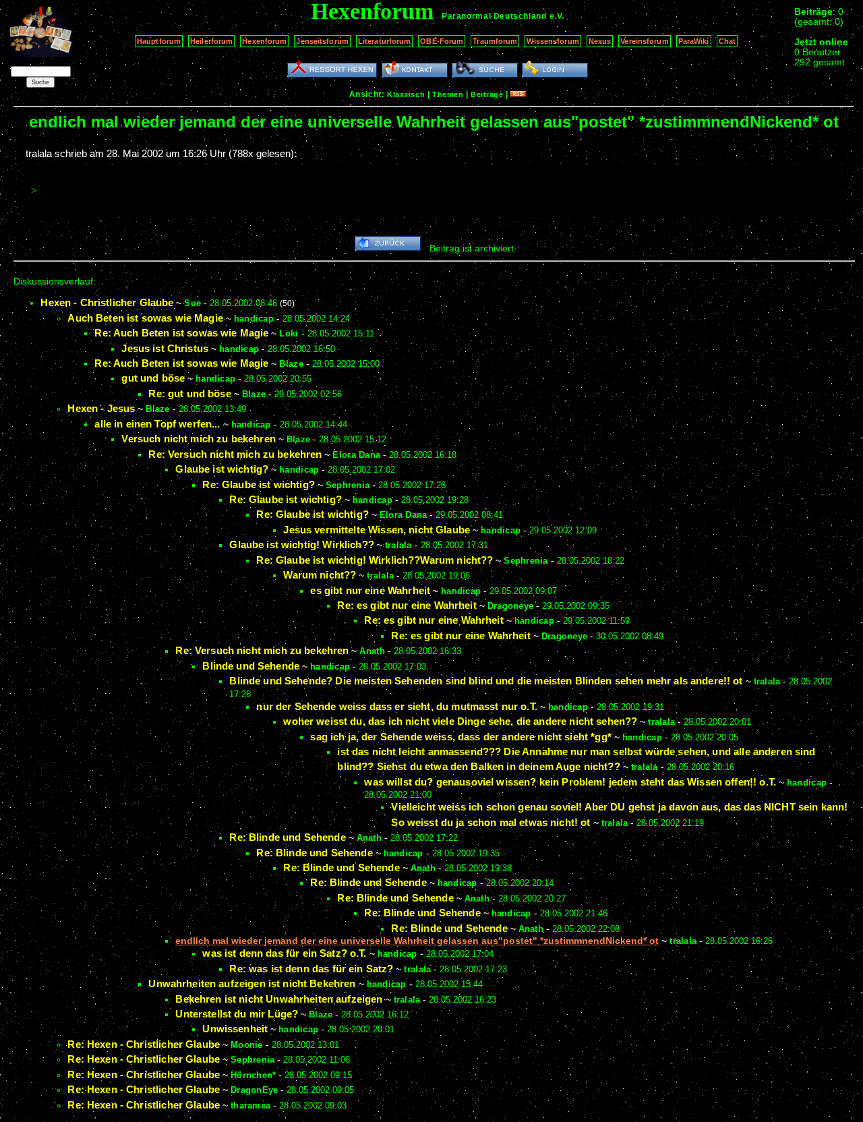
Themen (447, 94)
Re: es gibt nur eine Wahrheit (406, 605)
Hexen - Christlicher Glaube (106, 302)
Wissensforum (552, 41)
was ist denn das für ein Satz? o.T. (284, 953)
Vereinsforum (644, 41)
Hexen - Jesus (101, 408)
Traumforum (495, 41)
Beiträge (487, 94)
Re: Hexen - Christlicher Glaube (143, 1044)
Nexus (600, 41)
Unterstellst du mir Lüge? (236, 1014)
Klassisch (406, 94)
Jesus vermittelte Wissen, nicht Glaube (376, 529)
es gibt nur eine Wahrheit (370, 590)
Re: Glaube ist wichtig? (258, 484)
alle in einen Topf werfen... (157, 424)
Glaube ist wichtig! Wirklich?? (301, 544)
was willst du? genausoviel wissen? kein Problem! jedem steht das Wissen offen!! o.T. (570, 782)
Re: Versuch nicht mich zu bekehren (235, 454)
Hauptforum (159, 41)
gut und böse (153, 378)
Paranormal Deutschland (494, 16)
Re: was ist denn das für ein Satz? (311, 968)
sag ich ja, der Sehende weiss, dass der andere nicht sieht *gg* (460, 736)
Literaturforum (384, 41)
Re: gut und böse (189, 393)
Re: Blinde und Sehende (287, 837)
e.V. (556, 16)
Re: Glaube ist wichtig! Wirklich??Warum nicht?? (374, 560)
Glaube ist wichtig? (221, 469)
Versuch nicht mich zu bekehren (198, 438)
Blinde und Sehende (250, 666)
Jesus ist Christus (164, 348)
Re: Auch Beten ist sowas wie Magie (181, 332)
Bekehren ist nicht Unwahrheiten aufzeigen (278, 999)
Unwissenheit (235, 1028)
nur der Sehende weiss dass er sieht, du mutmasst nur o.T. (396, 706)
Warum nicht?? (319, 575)
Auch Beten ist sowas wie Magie (145, 318)
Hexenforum (264, 41)
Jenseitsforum (322, 41)
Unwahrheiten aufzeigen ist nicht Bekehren (251, 983)
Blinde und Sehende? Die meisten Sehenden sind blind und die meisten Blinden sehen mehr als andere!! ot (485, 680)
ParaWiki (693, 41)
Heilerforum (211, 41)
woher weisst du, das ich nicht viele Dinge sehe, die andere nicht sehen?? (460, 721)
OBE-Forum (441, 41)
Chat (727, 41)
